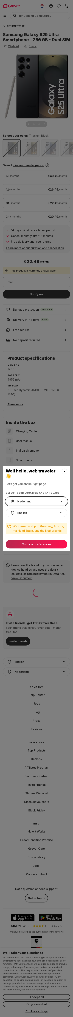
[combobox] (36, 501)
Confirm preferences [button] (36, 544)
